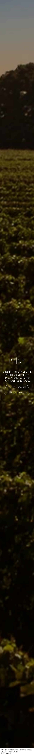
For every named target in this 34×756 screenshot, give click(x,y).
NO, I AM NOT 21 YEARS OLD (17, 393)
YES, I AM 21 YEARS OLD (17, 387)
